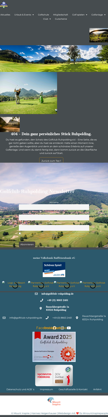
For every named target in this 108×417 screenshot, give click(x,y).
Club (45, 19)
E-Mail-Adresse (54, 223)
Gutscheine (61, 19)
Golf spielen (78, 14)
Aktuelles (5, 14)
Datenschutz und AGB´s (20, 389)
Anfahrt (97, 389)
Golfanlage (97, 14)
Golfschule (43, 14)
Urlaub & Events (22, 14)
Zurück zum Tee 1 (51, 161)
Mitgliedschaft (60, 14)
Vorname (54, 202)
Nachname (54, 213)
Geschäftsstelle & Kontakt (73, 389)
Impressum (46, 389)
